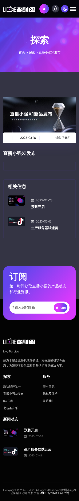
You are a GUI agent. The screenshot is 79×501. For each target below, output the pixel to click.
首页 (22, 52)
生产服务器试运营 (44, 228)
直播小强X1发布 (13, 394)
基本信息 (49, 386)
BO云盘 (8, 401)
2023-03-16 (28, 138)
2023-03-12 (43, 221)
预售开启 (38, 207)
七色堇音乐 (10, 408)
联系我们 (49, 401)
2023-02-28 (44, 200)
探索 (32, 52)
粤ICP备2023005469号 (55, 493)
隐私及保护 (50, 394)
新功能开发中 (12, 386)
